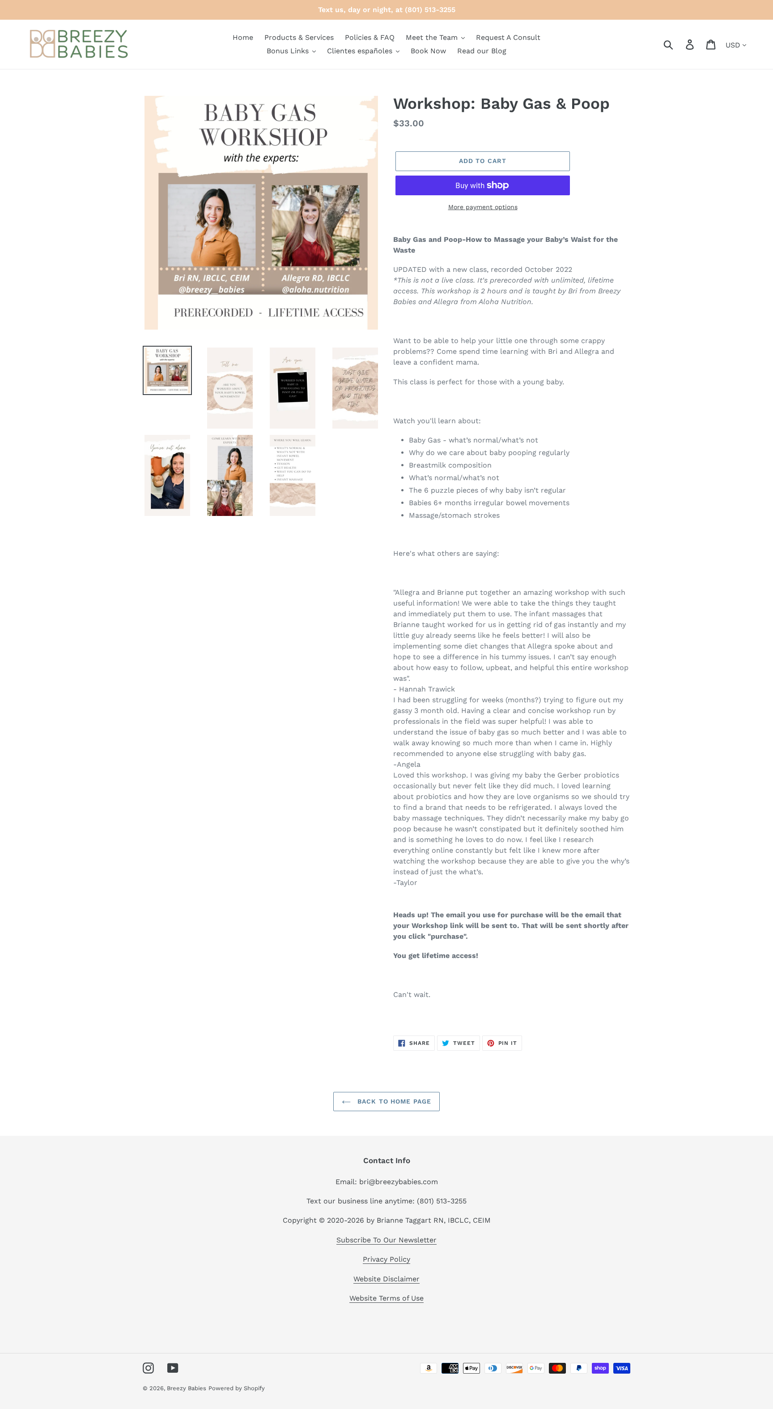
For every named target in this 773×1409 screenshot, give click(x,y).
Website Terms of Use (386, 1298)
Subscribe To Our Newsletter (386, 1240)
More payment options (483, 206)
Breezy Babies (186, 1388)
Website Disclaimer (386, 1279)
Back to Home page (393, 1101)
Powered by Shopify (236, 1388)
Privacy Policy (386, 1259)
